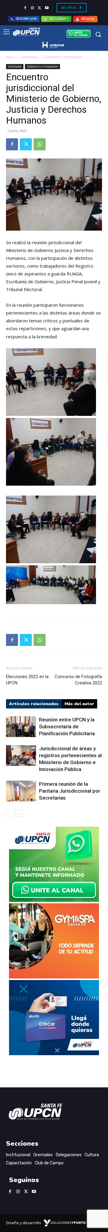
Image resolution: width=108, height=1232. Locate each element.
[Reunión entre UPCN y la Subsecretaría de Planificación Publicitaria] (21, 726)
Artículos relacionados (33, 704)
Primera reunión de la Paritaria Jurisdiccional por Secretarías (69, 791)
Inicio (10, 57)
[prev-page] (10, 813)
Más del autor (79, 704)
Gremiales (29, 57)
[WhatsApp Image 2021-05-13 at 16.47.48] (54, 977)
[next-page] (19, 813)
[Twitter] (39, 8)
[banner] (54, 900)
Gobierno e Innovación (63, 57)
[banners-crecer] (54, 1053)
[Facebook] (25, 8)
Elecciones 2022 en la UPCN (27, 680)
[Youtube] (46, 8)
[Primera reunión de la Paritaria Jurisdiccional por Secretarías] (21, 791)
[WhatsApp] (40, 144)
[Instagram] (32, 8)
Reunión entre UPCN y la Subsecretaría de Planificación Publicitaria (67, 726)
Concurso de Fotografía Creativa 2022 (78, 680)
